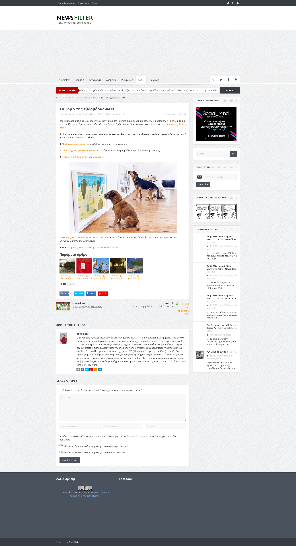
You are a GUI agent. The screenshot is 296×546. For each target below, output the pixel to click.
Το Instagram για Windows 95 (78, 150)
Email (184, 114)
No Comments (119, 114)
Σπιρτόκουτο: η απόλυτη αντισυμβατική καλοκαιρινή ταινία (142, 90)
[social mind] (216, 123)
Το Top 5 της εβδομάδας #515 (101, 277)
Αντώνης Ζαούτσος (217, 351)
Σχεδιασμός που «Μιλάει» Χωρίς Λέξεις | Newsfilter (221, 326)
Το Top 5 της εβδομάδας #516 (84, 277)
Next (168, 303)
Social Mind (74, 542)
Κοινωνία (154, 79)
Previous (80, 303)
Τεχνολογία (95, 79)
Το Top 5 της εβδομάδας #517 (191, 90)
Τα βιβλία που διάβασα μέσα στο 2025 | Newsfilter (221, 267)
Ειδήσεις (79, 79)
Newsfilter (64, 79)
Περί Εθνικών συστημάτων (87, 306)
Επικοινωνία (83, 3)
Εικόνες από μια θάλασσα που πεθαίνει (85, 237)
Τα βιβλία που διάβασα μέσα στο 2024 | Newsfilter (221, 238)
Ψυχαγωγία (127, 79)
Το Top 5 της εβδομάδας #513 (134, 277)
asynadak (73, 114)
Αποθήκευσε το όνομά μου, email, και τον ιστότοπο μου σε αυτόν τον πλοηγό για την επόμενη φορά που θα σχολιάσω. (118, 438)
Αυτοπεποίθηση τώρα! (220, 335)
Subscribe (203, 184)
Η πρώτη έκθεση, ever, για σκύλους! (82, 156)
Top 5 (141, 79)
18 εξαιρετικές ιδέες (73, 144)
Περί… (94, 3)
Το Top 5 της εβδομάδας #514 (117, 277)
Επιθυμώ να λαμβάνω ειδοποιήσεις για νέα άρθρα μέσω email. (95, 452)
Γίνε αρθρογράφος (66, 3)
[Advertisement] (148, 53)
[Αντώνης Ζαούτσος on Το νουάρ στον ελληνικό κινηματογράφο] (200, 355)
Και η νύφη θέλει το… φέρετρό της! (153, 306)
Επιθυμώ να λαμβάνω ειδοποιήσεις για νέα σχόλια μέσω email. (95, 446)
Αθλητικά (111, 79)
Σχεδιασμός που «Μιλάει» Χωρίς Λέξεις (88, 90)
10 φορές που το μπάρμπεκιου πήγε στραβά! (93, 247)
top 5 (71, 284)
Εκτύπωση (172, 114)
